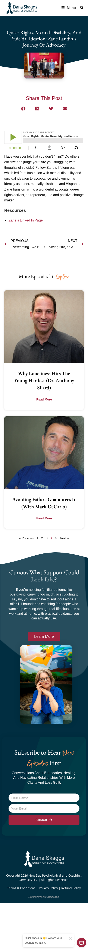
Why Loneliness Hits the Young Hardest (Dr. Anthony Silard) (44, 380)
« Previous (26, 538)
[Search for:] (80, 8)
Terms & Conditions (21, 888)
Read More (44, 399)
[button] (23, 109)
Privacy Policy (49, 888)
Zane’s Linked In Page (26, 220)
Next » (64, 538)
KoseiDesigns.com (50, 896)
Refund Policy (71, 888)
